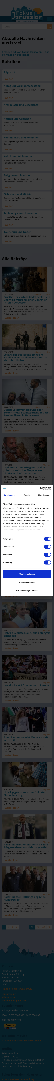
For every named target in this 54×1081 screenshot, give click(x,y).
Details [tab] (27, 495)
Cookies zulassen (27, 574)
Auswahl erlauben (27, 582)
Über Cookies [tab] (44, 495)
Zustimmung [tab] (9, 495)
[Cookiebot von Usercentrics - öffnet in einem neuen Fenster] (40, 488)
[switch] (47, 547)
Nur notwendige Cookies (27, 590)
